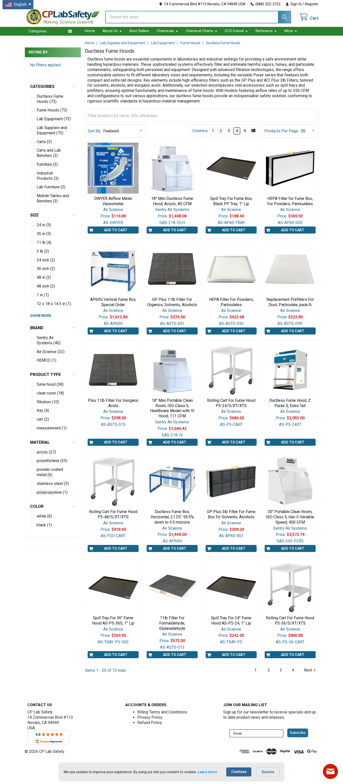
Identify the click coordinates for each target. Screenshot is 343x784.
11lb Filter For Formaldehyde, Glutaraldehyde (172, 623)
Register (311, 4)
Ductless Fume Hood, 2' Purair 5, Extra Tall (290, 403)
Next (308, 670)
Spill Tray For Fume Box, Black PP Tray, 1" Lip (231, 201)
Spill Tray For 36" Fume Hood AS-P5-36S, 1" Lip (113, 620)
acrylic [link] (46, 452)
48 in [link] (44, 277)
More (288, 31)
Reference (264, 31)
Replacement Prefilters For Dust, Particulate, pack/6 (290, 302)
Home (90, 31)
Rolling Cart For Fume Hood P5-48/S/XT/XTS (113, 514)
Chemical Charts (199, 31)
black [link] (44, 525)
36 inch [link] (46, 268)
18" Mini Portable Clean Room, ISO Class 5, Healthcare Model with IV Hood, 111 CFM (172, 408)
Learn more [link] (207, 772)
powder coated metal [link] (50, 472)
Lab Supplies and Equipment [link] (52, 130)
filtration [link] (48, 402)
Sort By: (94, 131)
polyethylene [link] (52, 460)
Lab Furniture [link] (51, 187)
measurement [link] (52, 428)
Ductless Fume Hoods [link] (50, 99)
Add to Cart (115, 230)
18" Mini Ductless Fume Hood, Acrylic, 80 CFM (172, 201)
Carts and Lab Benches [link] (49, 153)
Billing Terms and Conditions (162, 712)
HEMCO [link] (46, 360)
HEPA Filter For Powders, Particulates (231, 302)
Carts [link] (44, 141)
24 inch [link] (46, 260)
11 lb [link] (44, 242)
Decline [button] (268, 772)
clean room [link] (50, 393)
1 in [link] (43, 295)
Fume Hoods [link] (52, 110)
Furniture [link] (47, 164)
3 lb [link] (43, 251)
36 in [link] (44, 233)
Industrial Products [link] (48, 176)
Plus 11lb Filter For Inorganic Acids (113, 403)
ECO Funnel (234, 31)
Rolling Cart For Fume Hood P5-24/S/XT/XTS (231, 403)
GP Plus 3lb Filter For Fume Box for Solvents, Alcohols (231, 514)
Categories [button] (38, 31)
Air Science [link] (51, 351)
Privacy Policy (149, 717)
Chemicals (165, 31)
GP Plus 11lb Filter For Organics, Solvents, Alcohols (172, 302)
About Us (110, 31)
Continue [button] (238, 772)
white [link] (44, 516)
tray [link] (43, 410)
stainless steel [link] (53, 483)
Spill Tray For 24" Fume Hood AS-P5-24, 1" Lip (231, 620)
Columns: (200, 130)
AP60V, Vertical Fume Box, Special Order (113, 302)
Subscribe (298, 733)
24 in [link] (44, 224)
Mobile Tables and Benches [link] (53, 198)
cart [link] (43, 419)
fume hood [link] (50, 384)
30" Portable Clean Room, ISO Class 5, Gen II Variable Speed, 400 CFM (290, 517)
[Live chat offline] (330, 771)
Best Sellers (139, 31)
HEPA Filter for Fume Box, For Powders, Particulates (290, 201)
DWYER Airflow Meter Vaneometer (113, 201)
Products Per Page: (281, 131)
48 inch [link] (46, 286)
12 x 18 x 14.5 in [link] (54, 303)
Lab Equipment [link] (54, 119)
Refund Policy (149, 722)
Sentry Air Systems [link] (49, 340)
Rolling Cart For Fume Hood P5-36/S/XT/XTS (290, 620)
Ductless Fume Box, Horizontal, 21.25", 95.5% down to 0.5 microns (172, 517)
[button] (53, 87)
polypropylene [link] (52, 492)
